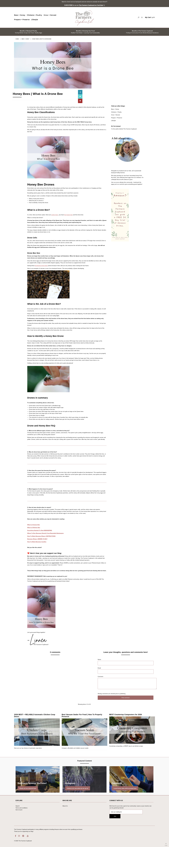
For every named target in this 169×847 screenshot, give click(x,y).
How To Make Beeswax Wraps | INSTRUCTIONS (41, 536)
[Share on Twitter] (80, 96)
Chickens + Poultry (116, 112)
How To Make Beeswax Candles (36, 541)
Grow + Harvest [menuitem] (50, 15)
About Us (65, 806)
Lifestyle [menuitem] (34, 20)
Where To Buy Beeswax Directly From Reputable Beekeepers (45, 533)
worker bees (54, 214)
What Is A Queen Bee (33, 524)
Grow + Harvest (115, 115)
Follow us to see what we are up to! (77, 788)
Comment (100, 676)
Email (99, 668)
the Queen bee (68, 214)
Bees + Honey (25, 39)
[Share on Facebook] (80, 92)
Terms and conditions (21, 808)
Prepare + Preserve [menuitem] (22, 20)
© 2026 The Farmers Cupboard (23, 840)
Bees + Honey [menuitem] (19, 15)
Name (99, 659)
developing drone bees (41, 265)
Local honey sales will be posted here (125, 788)
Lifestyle (113, 120)
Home (17, 39)
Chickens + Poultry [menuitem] (34, 15)
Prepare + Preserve (116, 117)
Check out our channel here (27, 788)
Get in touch (19, 809)
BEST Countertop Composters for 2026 (125, 714)
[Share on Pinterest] (80, 101)
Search (18, 806)
